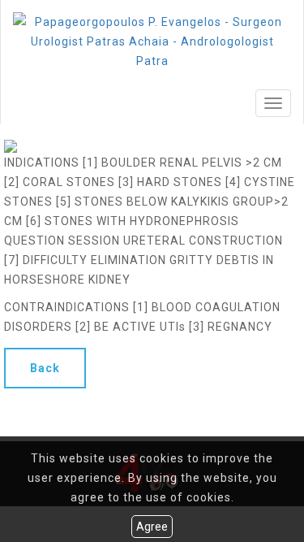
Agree (152, 526)
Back (45, 368)
